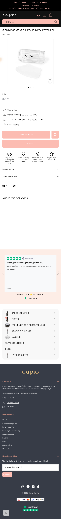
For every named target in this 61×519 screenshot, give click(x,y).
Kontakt (5, 438)
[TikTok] (38, 486)
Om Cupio (6, 420)
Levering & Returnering (11, 431)
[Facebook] (28, 486)
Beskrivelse (8, 169)
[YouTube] (33, 486)
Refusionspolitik (8, 434)
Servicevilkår (7, 445)
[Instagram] (22, 486)
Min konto (6, 449)
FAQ (4, 441)
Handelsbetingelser (9, 423)
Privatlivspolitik (8, 427)
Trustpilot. (40, 294)
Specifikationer (10, 176)
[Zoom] (50, 80)
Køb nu (30, 143)
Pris (4, 94)
